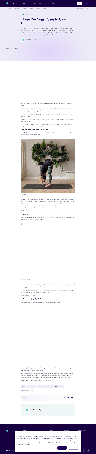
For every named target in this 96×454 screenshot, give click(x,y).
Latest (9, 8)
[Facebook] (64, 397)
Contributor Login (81, 430)
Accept (62, 448)
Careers (46, 3)
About (52, 3)
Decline (73, 448)
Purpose (38, 8)
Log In (79, 3)
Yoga (61, 386)
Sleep (44, 8)
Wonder (31, 8)
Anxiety (23, 386)
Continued (50, 35)
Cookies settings (51, 448)
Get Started (86, 3)
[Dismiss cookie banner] (78, 434)
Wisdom (24, 8)
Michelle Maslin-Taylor (31, 39)
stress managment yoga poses (43, 386)
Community (25, 14)
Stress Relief (54, 386)
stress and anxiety (31, 386)
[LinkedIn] (72, 397)
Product (34, 3)
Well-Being (16, 8)
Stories (40, 3)
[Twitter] (68, 397)
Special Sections (80, 8)
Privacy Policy (68, 440)
